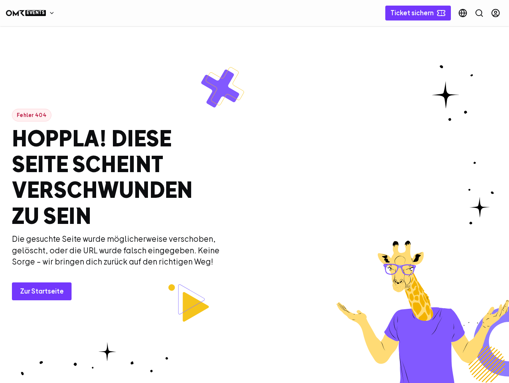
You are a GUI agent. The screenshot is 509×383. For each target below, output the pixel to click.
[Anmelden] (495, 13)
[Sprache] (462, 13)
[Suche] (479, 13)
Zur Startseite (42, 291)
